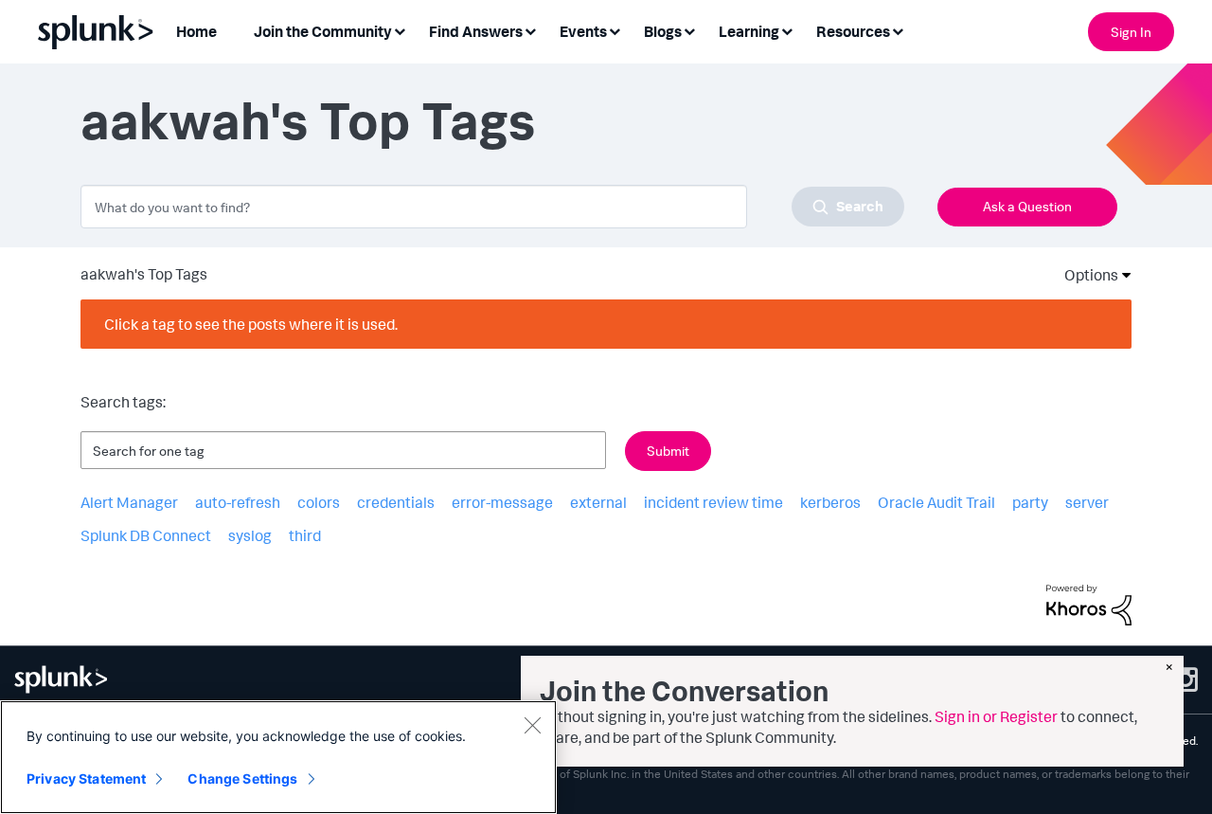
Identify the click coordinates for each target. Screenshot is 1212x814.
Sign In (1131, 32)
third (305, 535)
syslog (250, 535)
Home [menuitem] (196, 31)
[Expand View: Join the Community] (399, 30)
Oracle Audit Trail (936, 502)
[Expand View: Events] (614, 30)
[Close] (532, 724)
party (1030, 502)
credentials (396, 502)
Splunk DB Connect (145, 535)
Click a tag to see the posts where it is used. (251, 324)
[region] (278, 757)
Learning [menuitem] (749, 31)
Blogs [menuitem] (663, 31)
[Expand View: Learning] (786, 30)
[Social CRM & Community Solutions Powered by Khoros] (1089, 602)
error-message (502, 502)
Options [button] (1085, 274)
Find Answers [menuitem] (476, 31)
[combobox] (492, 206)
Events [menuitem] (583, 31)
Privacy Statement (86, 778)
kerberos (830, 502)
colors (318, 502)
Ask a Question (1027, 206)
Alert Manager (129, 502)
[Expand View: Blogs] (689, 30)
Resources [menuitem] (853, 31)
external (598, 502)
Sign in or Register (996, 716)
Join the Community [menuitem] (323, 31)
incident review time (713, 502)
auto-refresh (237, 502)
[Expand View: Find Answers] (530, 30)
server (1087, 502)
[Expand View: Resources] (897, 30)
